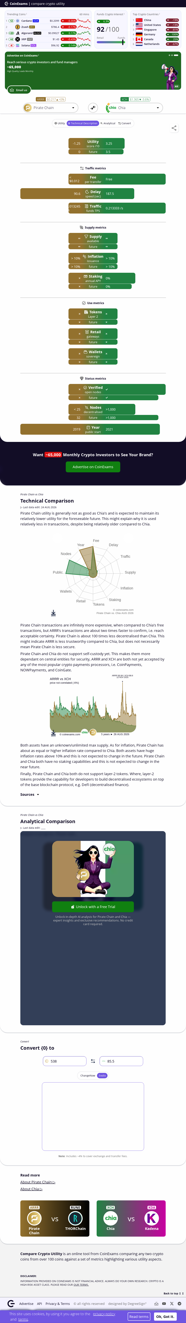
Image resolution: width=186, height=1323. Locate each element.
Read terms (139, 1316)
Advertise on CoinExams (93, 466)
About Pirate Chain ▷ (37, 1182)
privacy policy (104, 1313)
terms (23, 1319)
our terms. (81, 1284)
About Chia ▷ (31, 1188)
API (39, 1303)
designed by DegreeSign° (127, 1303)
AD (176, 86)
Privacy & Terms (58, 1303)
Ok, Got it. (165, 1316)
